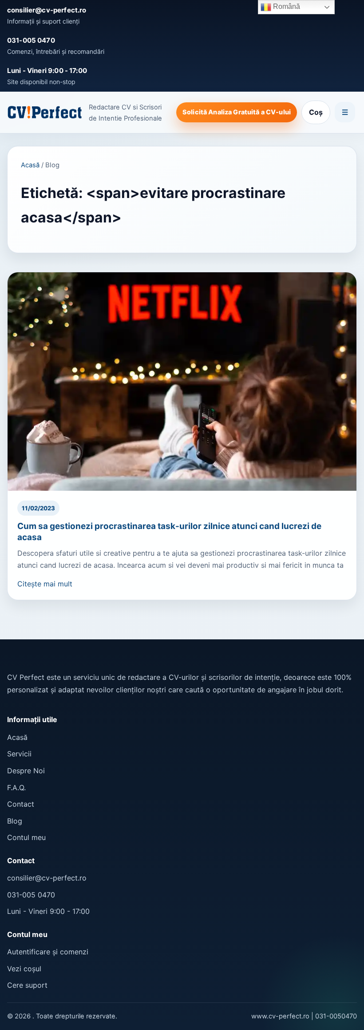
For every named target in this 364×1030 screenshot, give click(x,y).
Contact (20, 804)
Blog (14, 820)
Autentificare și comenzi (47, 951)
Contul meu (26, 837)
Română (285, 6)
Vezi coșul (24, 968)
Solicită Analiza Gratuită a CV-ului (236, 112)
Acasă (30, 165)
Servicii (19, 753)
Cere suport (27, 985)
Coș (316, 112)
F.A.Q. (16, 787)
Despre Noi (26, 770)
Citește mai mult (44, 583)
